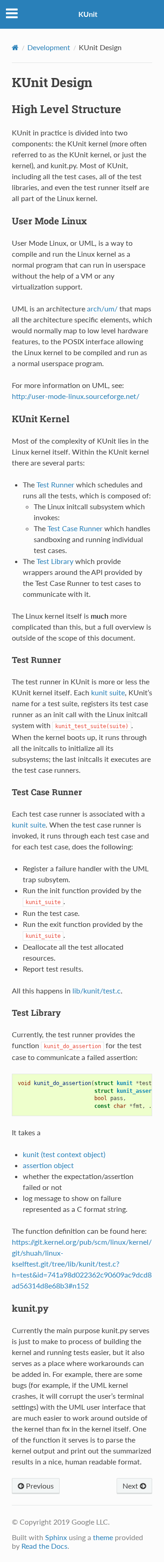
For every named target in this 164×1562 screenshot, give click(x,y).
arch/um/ (102, 308)
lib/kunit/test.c (96, 990)
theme (103, 1537)
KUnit (87, 14)
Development (48, 47)
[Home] (15, 47)
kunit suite (108, 692)
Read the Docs (44, 1545)
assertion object (48, 1165)
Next (131, 1485)
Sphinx (56, 1537)
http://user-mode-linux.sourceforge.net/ (75, 396)
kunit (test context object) (64, 1154)
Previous (39, 1485)
